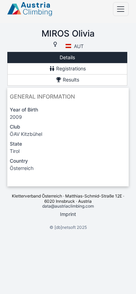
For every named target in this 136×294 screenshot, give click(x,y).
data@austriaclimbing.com (68, 206)
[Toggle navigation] (121, 9)
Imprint (68, 214)
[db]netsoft (65, 227)
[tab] (67, 57)
